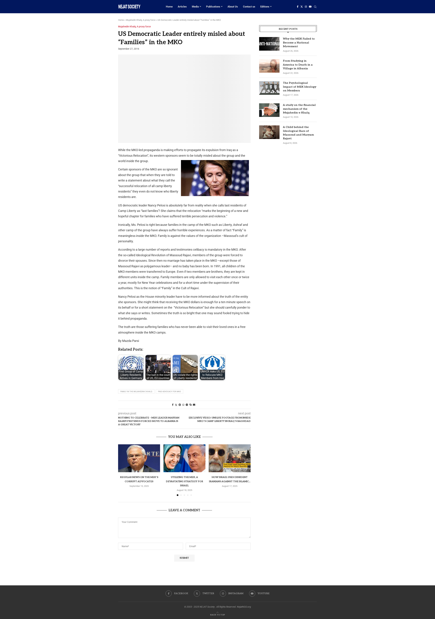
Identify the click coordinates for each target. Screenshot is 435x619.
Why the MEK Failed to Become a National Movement (299, 42)
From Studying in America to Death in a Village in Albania (298, 64)
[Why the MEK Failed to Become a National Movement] (269, 44)
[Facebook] (298, 6)
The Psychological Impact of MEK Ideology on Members (299, 86)
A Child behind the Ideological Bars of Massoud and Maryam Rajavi (298, 133)
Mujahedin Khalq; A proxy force (140, 20)
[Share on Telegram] (187, 404)
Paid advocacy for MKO (169, 391)
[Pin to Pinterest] (180, 404)
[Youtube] (310, 6)
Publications (213, 6)
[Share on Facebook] (172, 404)
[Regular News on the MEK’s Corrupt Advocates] (139, 458)
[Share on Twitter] (176, 404)
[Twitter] (301, 6)
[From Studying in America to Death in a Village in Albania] (269, 66)
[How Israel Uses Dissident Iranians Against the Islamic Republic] (230, 458)
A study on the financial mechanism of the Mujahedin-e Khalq (299, 108)
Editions (264, 6)
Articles (182, 6)
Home (169, 6)
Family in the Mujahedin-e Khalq (136, 391)
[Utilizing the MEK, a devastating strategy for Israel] (184, 458)
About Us (233, 6)
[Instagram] (306, 6)
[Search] (315, 7)
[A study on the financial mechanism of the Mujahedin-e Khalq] (269, 110)
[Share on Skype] (190, 404)
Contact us (249, 6)
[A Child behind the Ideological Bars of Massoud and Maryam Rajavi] (269, 132)
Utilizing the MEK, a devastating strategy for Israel (184, 481)
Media (195, 6)
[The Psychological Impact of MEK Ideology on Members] (269, 88)
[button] (123, 470)
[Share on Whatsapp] (183, 404)
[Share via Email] (194, 404)
